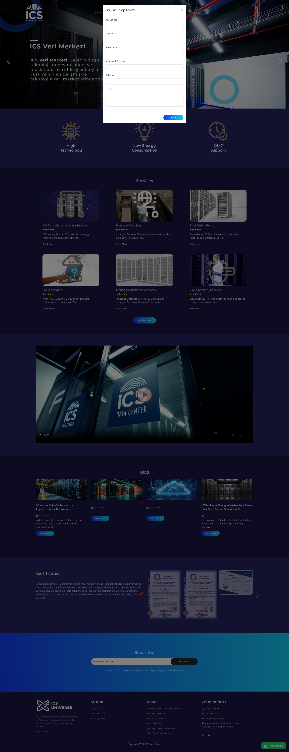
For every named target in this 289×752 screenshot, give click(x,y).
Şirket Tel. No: (113, 47)
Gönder (173, 117)
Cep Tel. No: (112, 33)
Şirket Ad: (111, 75)
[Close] (182, 10)
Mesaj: (109, 89)
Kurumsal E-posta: (115, 61)
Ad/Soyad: (111, 19)
